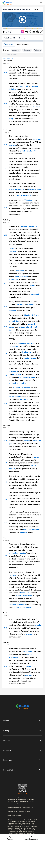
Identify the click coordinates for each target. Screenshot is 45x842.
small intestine (21, 276)
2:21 (5, 306)
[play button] (4, 32)
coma (36, 457)
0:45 (5, 145)
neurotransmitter (24, 195)
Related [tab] (10, 839)
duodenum (13, 279)
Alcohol (12, 248)
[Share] (37, 9)
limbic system (15, 396)
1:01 (5, 169)
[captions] (34, 32)
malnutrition (14, 321)
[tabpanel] (22, 367)
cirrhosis (30, 304)
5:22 (5, 666)
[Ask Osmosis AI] (22, 31)
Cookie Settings (28, 807)
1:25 (5, 207)
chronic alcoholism (24, 607)
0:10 (5, 104)
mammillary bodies (17, 383)
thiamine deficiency (28, 226)
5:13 (5, 628)
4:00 (5, 482)
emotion (24, 399)
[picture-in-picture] (30, 32)
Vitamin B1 (23, 86)
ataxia (27, 440)
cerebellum (14, 346)
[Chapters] (26, 32)
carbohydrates (34, 189)
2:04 (5, 284)
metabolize (14, 189)
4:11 (5, 500)
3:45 (5, 463)
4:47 (5, 590)
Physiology (27, 50)
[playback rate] (37, 32)
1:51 (5, 257)
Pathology (37, 50)
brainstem (26, 352)
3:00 (5, 376)
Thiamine (36, 107)
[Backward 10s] (7, 32)
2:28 (5, 327)
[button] (22, 19)
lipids (21, 189)
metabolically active (29, 151)
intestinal (35, 294)
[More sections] (40, 44)
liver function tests (31, 529)
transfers (37, 139)
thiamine (12, 145)
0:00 (5, 73)
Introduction (16, 50)
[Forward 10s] (11, 32)
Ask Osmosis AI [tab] (31, 839)
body (11, 118)
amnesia (29, 634)
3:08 (5, 404)
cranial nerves (30, 358)
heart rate (16, 374)
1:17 (5, 189)
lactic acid (24, 593)
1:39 (5, 235)
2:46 (5, 354)
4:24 (5, 522)
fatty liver (20, 304)
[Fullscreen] (41, 32)
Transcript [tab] (8, 44)
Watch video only (8, 58)
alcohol (31, 285)
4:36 (5, 556)
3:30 (5, 441)
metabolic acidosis (24, 595)
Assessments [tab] (23, 44)
